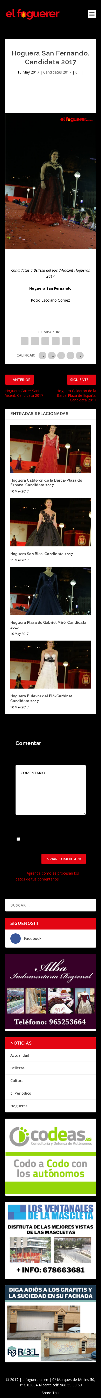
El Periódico (20, 1093)
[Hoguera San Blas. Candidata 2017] (50, 522)
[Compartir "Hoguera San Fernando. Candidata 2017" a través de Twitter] (35, 341)
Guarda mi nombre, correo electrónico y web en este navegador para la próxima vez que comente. (46, 843)
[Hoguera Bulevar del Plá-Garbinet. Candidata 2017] (50, 665)
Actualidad (19, 1055)
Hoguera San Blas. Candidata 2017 (41, 554)
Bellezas (17, 1067)
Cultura (17, 1080)
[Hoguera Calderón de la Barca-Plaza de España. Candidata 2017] (50, 449)
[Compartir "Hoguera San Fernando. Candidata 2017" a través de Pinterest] (56, 341)
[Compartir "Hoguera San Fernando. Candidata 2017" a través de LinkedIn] (66, 341)
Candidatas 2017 (57, 72)
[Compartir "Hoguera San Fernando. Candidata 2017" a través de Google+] (45, 341)
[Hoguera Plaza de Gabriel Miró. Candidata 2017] (50, 591)
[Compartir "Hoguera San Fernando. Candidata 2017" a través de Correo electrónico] (76, 341)
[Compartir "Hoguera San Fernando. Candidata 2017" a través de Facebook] (24, 341)
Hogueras (18, 1105)
